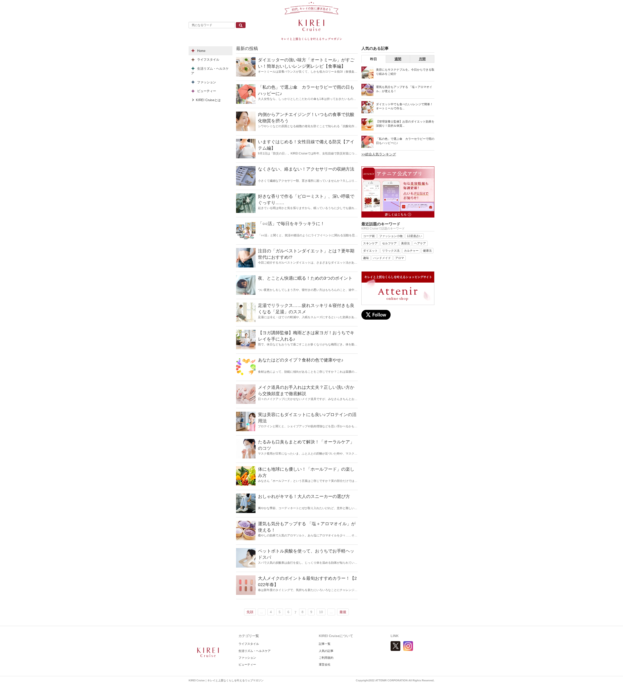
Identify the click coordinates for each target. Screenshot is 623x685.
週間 (397, 59)
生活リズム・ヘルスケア (254, 651)
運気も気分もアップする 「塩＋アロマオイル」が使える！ (404, 89)
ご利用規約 (326, 657)
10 (321, 612)
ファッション (247, 657)
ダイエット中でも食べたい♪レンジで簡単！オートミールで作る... (404, 106)
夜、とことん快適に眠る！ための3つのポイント (305, 278)
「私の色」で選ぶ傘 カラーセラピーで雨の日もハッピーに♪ (405, 141)
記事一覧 (324, 644)
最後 (342, 612)
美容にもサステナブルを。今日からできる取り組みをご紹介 (405, 72)
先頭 (250, 612)
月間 (422, 59)
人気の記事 (326, 651)
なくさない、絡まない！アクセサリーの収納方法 (306, 169)
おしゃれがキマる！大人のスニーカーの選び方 (304, 496)
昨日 (373, 59)
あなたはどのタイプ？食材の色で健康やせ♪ (300, 360)
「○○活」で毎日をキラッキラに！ (291, 223)
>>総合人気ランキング (378, 154)
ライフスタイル (248, 644)
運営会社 (324, 664)
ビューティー (247, 664)
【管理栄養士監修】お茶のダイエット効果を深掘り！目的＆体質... (405, 123)
